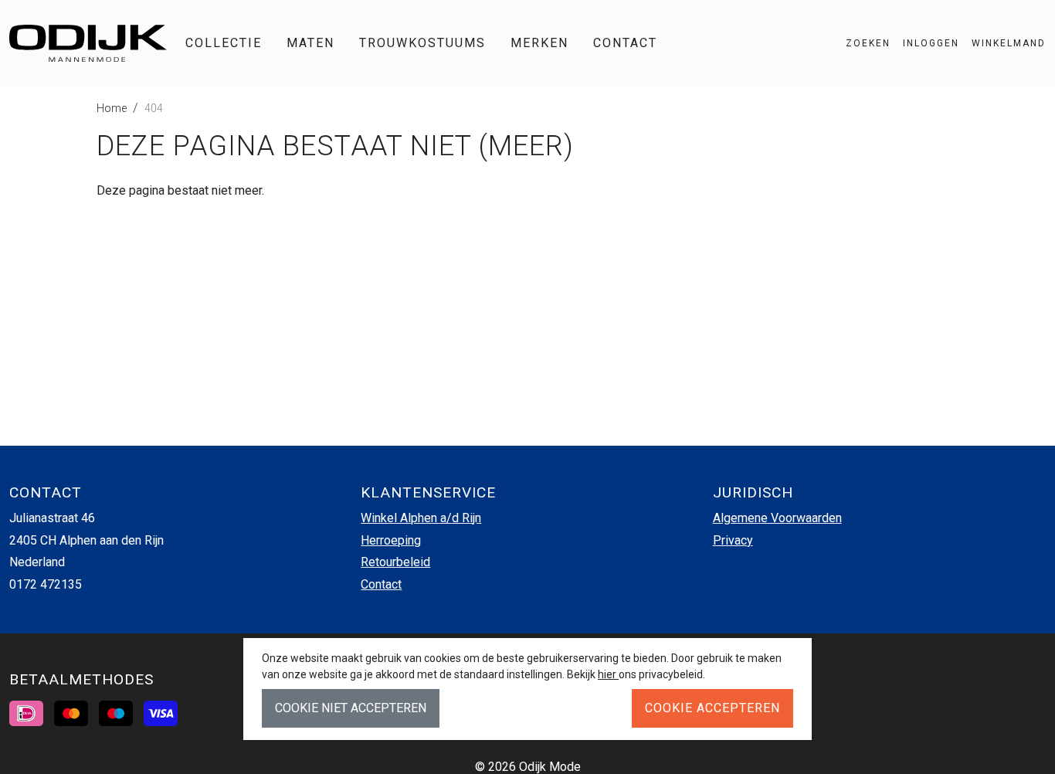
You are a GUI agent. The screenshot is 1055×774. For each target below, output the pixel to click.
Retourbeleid (395, 562)
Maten (310, 43)
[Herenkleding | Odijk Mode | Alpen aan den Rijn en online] (88, 43)
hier (608, 674)
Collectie (223, 43)
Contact (625, 43)
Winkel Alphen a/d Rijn (421, 518)
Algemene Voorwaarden (777, 518)
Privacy (733, 540)
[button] (1002, 43)
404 (153, 108)
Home (112, 108)
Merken (539, 43)
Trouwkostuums (422, 43)
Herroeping (391, 540)
